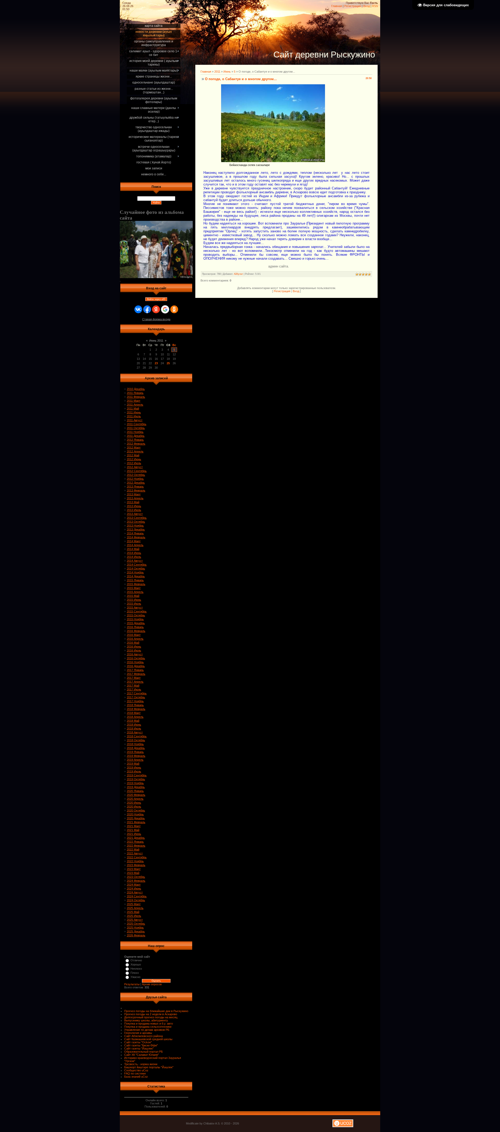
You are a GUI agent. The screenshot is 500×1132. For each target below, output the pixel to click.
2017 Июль (134, 689)
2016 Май (133, 642)
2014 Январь (135, 533)
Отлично (136, 960)
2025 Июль (134, 915)
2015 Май (133, 595)
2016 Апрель (135, 638)
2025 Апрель (135, 908)
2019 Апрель (135, 759)
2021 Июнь (134, 833)
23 (156, 363)
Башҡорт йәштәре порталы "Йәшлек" (148, 1067)
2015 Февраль (136, 584)
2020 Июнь (134, 802)
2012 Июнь (134, 459)
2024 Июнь (134, 888)
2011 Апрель (135, 404)
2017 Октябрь (136, 697)
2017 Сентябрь (137, 693)
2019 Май (133, 763)
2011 (217, 71)
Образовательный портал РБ (143, 1051)
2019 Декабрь (136, 787)
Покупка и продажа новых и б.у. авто (148, 1023)
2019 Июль (134, 771)
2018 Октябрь (136, 740)
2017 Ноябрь (135, 701)
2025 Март (134, 904)
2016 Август (135, 654)
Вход (366, 6)
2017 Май (133, 685)
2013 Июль (134, 509)
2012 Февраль (136, 443)
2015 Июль (134, 603)
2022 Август (135, 853)
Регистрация (352, 6)
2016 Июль (134, 650)
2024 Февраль (136, 880)
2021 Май (133, 830)
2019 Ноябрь (135, 783)
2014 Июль (134, 556)
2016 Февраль (136, 630)
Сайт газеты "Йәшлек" (139, 1048)
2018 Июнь (134, 724)
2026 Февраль (136, 935)
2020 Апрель (135, 798)
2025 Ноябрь (135, 927)
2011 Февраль (136, 396)
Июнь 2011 (156, 340)
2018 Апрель (135, 716)
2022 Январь (135, 841)
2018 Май (133, 720)
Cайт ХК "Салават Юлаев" (141, 1054)
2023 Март (134, 869)
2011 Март (133, 400)
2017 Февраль (136, 673)
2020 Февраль (136, 794)
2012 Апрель (135, 451)
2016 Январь (135, 627)
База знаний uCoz (136, 1076)
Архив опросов (152, 984)
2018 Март (134, 712)
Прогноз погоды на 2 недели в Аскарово (150, 1014)
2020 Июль (134, 806)
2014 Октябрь (136, 568)
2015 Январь (135, 580)
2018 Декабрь (136, 748)
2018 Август (135, 732)
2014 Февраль (136, 537)
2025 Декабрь (136, 931)
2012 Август (135, 467)
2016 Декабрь (136, 666)
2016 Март (134, 634)
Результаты (132, 984)
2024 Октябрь (136, 900)
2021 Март (134, 826)
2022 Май (133, 849)
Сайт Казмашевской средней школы (148, 1039)
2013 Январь (135, 486)
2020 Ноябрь (135, 814)
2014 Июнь (134, 552)
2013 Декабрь (136, 529)
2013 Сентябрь (137, 517)
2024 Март (134, 884)
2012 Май (133, 455)
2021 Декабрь (136, 837)
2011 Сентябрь (136, 424)
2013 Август (135, 513)
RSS (375, 6)
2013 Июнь (134, 506)
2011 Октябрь (136, 428)
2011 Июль (134, 416)
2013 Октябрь (136, 521)
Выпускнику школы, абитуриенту (146, 1020)
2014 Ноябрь (135, 572)
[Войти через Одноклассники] (174, 309)
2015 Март (134, 588)
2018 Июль (134, 728)
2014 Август (135, 560)
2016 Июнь (134, 646)
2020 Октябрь (136, 810)
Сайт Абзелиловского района (143, 1036)
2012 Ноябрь (135, 478)
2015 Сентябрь (137, 611)
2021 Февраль (136, 822)
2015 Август (135, 607)
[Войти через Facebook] (147, 309)
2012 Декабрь (136, 482)
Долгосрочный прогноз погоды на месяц (150, 1017)
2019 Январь (135, 751)
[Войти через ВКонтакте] (138, 309)
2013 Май (133, 502)
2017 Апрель (135, 681)
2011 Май (133, 408)
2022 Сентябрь (137, 857)
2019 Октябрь (136, 779)
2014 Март (134, 541)
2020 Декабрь (136, 818)
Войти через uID (156, 299)
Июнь (227, 71)
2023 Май (133, 872)
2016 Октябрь (136, 658)
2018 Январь (135, 705)
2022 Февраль (136, 845)
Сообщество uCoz (136, 1070)
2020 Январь (135, 790)
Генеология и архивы (138, 1032)
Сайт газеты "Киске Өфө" (141, 1045)
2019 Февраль (136, 755)
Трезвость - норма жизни (140, 1064)
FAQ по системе (135, 1073)
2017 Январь (135, 669)
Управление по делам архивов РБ (146, 1029)
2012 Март (134, 447)
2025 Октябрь (136, 923)
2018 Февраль (136, 709)
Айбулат (238, 274)
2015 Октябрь (136, 615)
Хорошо (135, 964)
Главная (336, 6)
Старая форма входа (156, 319)
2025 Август (135, 919)
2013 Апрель (135, 498)
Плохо (134, 972)
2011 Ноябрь (135, 431)
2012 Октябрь (136, 474)
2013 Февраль (136, 490)
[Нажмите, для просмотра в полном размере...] (273, 161)
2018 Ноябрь (135, 744)
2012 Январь (135, 439)
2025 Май (133, 911)
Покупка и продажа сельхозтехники (147, 1026)
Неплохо (136, 968)
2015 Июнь (134, 599)
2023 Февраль (136, 865)
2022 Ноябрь (135, 861)
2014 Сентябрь (137, 564)
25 (168, 363)
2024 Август (135, 892)
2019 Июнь (134, 767)
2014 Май (133, 549)
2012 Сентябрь (137, 470)
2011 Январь (135, 392)
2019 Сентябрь (137, 775)
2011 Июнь (134, 412)
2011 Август (134, 420)
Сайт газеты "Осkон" (138, 1042)
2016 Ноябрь (135, 662)
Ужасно (135, 976)
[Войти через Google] (165, 309)
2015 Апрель (135, 591)
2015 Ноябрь (135, 619)
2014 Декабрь (136, 576)
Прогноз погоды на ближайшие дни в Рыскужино (156, 1011)
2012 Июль (134, 463)
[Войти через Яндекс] (156, 309)
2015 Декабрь (136, 623)
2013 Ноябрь (135, 525)
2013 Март (134, 494)
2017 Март (134, 677)
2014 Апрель (135, 545)
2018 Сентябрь (137, 736)
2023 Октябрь (136, 876)
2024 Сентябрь (137, 896)
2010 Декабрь (136, 389)
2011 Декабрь (136, 435)
